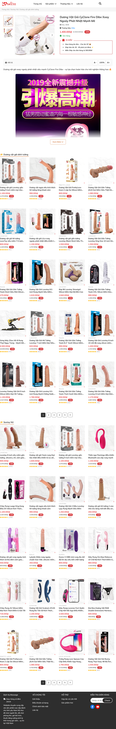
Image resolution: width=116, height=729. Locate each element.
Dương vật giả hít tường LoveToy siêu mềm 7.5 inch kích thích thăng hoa (11, 241)
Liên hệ (35, 710)
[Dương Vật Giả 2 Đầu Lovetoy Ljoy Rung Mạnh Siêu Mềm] (72, 489)
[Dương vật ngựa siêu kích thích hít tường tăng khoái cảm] (42, 171)
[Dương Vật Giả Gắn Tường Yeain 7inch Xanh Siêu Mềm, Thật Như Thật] (72, 374)
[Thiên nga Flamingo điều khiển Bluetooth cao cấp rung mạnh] (101, 438)
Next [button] (52, 35)
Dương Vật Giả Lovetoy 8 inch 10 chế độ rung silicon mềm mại (100, 343)
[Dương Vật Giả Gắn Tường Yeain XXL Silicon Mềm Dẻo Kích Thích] (101, 272)
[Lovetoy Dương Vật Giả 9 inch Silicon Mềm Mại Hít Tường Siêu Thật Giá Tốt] (13, 374)
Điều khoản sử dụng (40, 703)
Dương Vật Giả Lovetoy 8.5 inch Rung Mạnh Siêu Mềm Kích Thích (40, 292)
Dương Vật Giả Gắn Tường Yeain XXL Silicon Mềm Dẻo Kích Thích (99, 292)
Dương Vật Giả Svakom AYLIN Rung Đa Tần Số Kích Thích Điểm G (42, 610)
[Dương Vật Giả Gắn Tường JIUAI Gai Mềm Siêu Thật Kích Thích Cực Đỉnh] (101, 171)
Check (107, 700)
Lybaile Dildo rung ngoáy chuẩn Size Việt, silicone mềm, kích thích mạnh (42, 559)
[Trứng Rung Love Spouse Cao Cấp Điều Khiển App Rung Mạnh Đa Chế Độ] (72, 642)
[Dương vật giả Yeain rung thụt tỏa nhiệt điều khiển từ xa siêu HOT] (42, 438)
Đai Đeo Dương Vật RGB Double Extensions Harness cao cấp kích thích (99, 610)
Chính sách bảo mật (40, 706)
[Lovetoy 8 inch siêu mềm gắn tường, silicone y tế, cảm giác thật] (13, 438)
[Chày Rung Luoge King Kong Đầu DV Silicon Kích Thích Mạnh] (13, 489)
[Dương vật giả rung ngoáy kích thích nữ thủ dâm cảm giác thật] (13, 540)
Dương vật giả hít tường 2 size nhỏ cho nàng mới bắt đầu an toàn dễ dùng (101, 508)
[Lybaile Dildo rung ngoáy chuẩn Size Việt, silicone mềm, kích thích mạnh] (42, 540)
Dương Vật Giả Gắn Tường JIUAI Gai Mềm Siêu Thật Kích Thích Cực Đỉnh (100, 190)
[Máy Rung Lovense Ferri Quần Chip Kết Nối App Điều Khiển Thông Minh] (72, 591)
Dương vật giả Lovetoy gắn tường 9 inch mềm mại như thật (11, 190)
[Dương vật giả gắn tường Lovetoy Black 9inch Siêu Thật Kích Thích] (72, 222)
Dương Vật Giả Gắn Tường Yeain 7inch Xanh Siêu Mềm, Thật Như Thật (71, 394)
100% (101, 62)
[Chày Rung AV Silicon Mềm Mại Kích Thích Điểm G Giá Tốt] (13, 591)
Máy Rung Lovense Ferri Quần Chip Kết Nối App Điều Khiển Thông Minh (71, 610)
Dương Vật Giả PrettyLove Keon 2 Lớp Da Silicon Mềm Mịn (70, 190)
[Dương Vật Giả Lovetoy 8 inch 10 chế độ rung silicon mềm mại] (101, 323)
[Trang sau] (70, 415)
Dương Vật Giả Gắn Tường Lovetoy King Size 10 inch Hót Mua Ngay (100, 241)
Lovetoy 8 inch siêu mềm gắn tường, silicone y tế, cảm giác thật (12, 457)
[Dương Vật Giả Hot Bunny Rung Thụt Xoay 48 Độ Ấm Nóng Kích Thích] (101, 642)
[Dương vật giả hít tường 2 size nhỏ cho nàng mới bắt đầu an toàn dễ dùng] (101, 489)
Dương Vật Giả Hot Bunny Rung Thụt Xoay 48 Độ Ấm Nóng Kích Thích (99, 661)
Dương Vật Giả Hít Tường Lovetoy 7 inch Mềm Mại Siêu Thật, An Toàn (41, 343)
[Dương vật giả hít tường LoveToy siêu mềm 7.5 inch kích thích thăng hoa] (13, 222)
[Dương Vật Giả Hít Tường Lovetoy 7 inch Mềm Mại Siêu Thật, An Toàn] (42, 323)
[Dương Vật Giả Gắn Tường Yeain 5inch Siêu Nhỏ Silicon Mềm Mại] (13, 272)
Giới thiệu (36, 699)
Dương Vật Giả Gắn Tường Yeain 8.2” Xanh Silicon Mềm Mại (71, 343)
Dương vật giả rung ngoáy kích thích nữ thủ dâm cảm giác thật (13, 559)
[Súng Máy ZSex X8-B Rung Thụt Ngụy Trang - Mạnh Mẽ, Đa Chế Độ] (13, 323)
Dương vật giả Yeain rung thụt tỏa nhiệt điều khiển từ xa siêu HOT (42, 457)
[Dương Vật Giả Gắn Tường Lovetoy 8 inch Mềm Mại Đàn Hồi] (101, 374)
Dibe (73, 28)
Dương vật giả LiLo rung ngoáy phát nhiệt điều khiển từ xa (42, 241)
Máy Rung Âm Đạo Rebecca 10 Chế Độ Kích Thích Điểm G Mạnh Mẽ (100, 559)
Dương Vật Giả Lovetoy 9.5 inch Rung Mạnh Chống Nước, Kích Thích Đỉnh (41, 394)
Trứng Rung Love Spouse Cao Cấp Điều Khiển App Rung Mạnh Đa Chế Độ (71, 661)
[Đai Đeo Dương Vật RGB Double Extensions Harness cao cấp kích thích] (101, 591)
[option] (8, 21)
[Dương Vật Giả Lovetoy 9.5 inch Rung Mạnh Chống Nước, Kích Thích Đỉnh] (42, 374)
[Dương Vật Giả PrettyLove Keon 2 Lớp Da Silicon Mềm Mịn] (72, 171)
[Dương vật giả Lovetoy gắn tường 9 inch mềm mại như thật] (13, 171)
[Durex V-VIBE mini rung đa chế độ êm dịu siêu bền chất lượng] (72, 540)
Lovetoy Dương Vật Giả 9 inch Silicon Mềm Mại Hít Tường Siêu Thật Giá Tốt (12, 394)
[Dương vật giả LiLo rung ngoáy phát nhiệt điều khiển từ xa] (42, 222)
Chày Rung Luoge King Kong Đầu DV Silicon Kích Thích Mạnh (12, 508)
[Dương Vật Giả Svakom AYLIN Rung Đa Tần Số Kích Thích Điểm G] (42, 591)
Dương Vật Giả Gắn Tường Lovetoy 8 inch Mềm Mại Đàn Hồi (100, 394)
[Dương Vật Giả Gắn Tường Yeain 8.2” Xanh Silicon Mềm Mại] (72, 323)
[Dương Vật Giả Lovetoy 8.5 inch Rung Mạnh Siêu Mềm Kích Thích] (42, 272)
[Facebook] (92, 707)
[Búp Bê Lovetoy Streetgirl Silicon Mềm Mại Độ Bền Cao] (72, 272)
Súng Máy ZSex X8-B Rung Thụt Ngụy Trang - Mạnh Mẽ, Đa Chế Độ (12, 343)
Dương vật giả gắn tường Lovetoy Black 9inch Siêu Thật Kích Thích (71, 241)
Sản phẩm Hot (67, 703)
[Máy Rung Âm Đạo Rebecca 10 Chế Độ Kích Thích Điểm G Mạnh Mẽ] (101, 540)
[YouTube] (98, 707)
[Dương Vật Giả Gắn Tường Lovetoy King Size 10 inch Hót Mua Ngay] (101, 222)
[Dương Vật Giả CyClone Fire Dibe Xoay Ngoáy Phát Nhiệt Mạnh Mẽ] (35, 35)
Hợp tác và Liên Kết (69, 699)
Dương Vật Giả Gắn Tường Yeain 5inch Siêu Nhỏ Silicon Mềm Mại (11, 292)
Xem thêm (57, 142)
